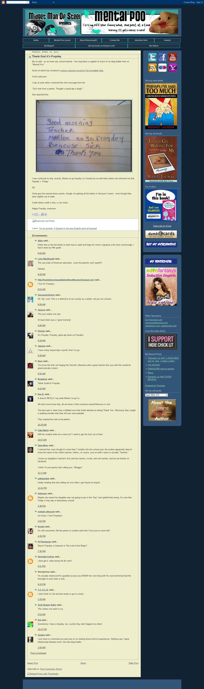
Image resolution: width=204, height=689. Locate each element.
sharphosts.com (152, 326)
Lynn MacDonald (46, 259)
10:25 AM (42, 425)
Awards (167, 40)
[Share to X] (39, 214)
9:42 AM (41, 389)
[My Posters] (162, 72)
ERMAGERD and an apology (161, 369)
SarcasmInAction (46, 295)
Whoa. (151, 373)
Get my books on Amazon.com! (101, 46)
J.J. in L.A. (43, 590)
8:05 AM (41, 274)
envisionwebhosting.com (156, 323)
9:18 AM (41, 341)
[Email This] (33, 214)
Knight (41, 527)
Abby (40, 241)
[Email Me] (172, 72)
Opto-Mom (43, 445)
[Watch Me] (172, 62)
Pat (39, 620)
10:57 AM (42, 440)
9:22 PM (42, 584)
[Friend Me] (162, 62)
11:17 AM (42, 473)
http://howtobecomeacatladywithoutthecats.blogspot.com (66, 280)
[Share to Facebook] (42, 214)
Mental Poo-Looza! (62, 40)
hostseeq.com (155, 320)
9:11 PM (41, 566)
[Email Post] (32, 225)
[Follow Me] (152, 62)
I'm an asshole (46, 228)
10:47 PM (42, 629)
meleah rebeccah (46, 512)
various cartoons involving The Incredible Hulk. (82, 71)
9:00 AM (41, 325)
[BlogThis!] (36, 214)
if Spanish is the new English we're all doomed (75, 228)
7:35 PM (42, 551)
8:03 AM (41, 253)
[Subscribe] (152, 72)
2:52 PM (42, 521)
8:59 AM (41, 304)
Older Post (133, 663)
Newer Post (32, 663)
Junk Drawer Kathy (47, 605)
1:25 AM (41, 599)
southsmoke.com (169, 326)
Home (36, 40)
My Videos (153, 46)
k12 (147, 320)
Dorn (40, 361)
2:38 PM (42, 506)
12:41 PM (42, 488)
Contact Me (115, 40)
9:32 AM (41, 374)
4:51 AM (41, 614)
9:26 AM (41, 356)
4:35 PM (42, 536)
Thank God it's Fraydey (46, 56)
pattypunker (43, 479)
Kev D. (41, 394)
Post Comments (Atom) (51, 669)
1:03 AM (41, 648)
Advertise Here (141, 40)
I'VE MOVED (154, 365)
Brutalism (42, 379)
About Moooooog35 (88, 40)
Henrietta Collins (46, 557)
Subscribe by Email (162, 226)
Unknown (42, 493)
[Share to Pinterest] (45, 214)
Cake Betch (43, 430)
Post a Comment (38, 653)
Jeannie (41, 346)
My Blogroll (49, 46)
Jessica (41, 310)
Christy (41, 331)
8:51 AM (41, 289)
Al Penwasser (44, 542)
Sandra (41, 635)
